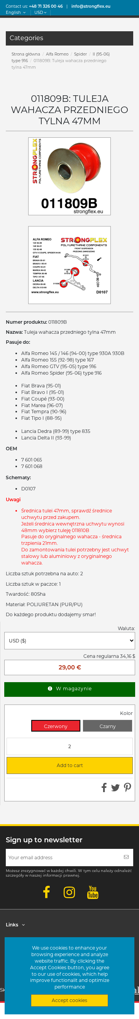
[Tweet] (115, 790)
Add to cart (48, 765)
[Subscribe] (126, 857)
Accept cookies (69, 1000)
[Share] (104, 790)
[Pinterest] (127, 790)
